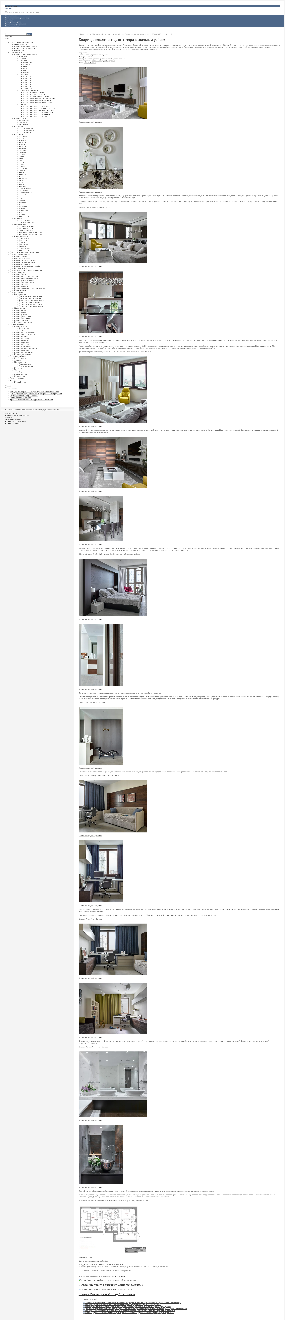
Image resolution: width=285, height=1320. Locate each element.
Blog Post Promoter (119, 1276)
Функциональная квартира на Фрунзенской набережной (31, 400)
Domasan (8, 8)
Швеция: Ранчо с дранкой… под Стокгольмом (107, 1294)
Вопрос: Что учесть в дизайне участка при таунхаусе (111, 1284)
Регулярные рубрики (13, 22)
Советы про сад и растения (15, 24)
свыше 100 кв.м (118, 34)
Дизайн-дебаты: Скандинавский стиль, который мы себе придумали (36, 394)
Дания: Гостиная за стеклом (20, 398)
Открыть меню (11, 6)
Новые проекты (11, 16)
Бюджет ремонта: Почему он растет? (24, 396)
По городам (96, 34)
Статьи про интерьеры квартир (17, 18)
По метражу (9, 20)
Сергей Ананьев (90, 63)
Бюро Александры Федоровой (103, 61)
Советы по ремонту (12, 26)
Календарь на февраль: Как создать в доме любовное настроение (34, 392)
